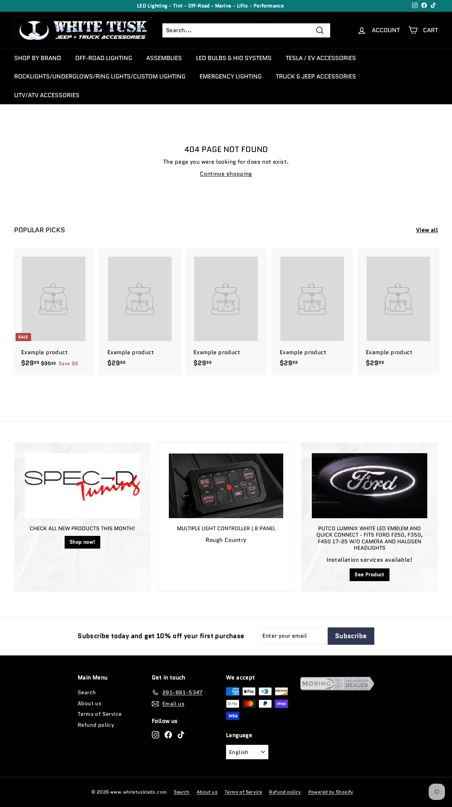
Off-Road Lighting (103, 58)
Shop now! (82, 541)
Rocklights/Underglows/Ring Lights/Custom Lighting (99, 76)
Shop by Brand (37, 58)
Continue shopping (226, 174)
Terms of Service (99, 714)
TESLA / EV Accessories (321, 58)
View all (427, 230)
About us (89, 703)
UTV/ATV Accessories (46, 95)
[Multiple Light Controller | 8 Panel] (226, 486)
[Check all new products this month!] (82, 485)
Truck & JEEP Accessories (316, 76)
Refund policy (96, 725)
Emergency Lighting (231, 76)
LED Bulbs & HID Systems (234, 58)
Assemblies (164, 58)
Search (87, 692)
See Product (369, 574)
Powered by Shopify (330, 792)
